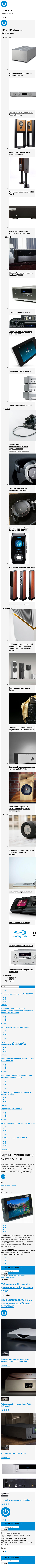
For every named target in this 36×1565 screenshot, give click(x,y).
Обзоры (8, 237)
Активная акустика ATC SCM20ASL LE (18, 1123)
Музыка (8, 975)
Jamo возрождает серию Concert (15, 1027)
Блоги (11, 979)
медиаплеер (20, 1275)
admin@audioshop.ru (8, 1185)
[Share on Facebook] (20, 1226)
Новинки (8, 608)
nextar (12, 1275)
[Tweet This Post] (20, 997)
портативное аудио (8, 1277)
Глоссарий (9, 981)
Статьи (7, 814)
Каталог (8, 37)
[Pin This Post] (20, 999)
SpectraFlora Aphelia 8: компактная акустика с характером (16, 1076)
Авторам (8, 10)
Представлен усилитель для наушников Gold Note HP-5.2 (13, 1043)
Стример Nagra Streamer (11, 1109)
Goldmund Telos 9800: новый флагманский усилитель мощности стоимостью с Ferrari (17, 1010)
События (12, 977)
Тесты (7, 409)
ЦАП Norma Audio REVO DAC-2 (14, 1138)
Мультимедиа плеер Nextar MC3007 (17, 994)
